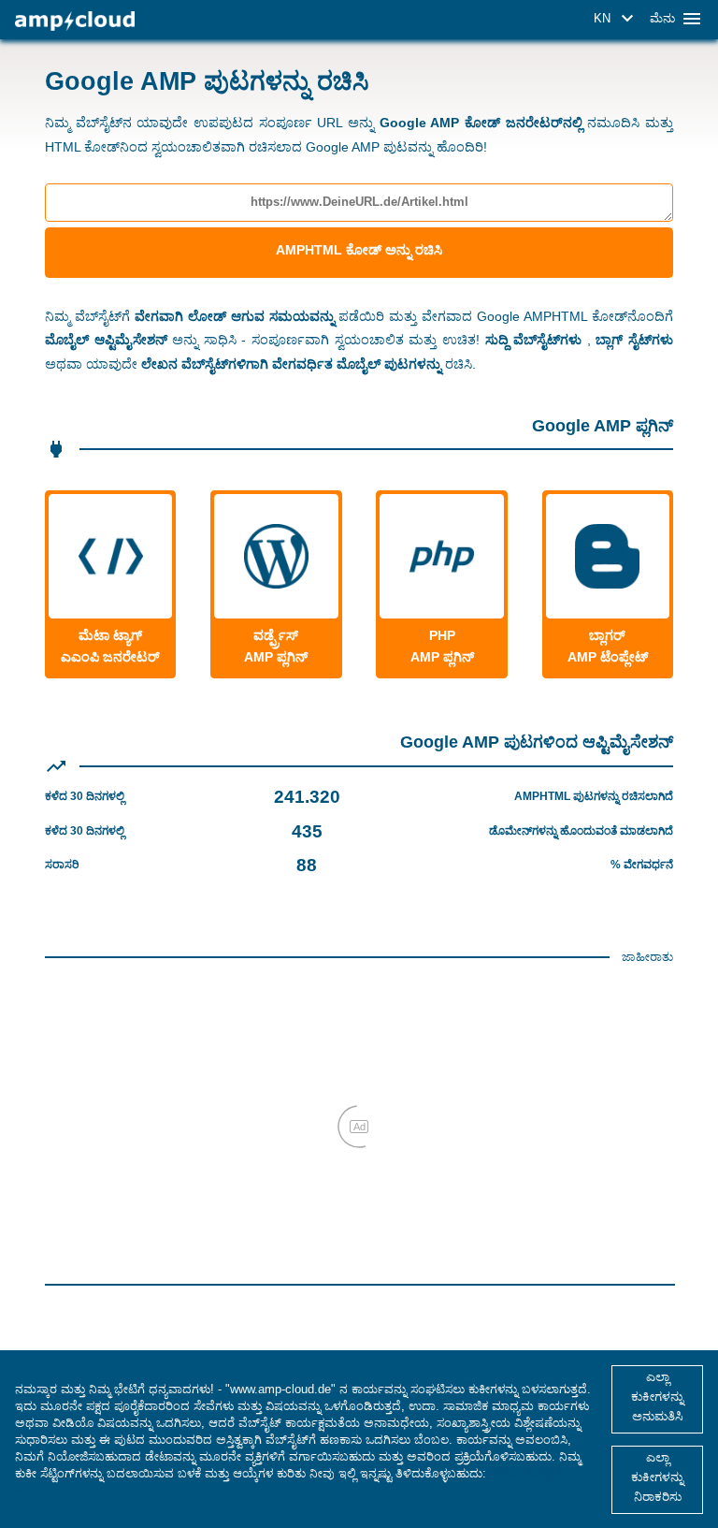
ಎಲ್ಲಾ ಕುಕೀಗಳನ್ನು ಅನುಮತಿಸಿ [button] (657, 1396)
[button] (616, 18)
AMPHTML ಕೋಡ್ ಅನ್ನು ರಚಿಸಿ (359, 249)
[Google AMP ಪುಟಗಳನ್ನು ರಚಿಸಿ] (75, 21)
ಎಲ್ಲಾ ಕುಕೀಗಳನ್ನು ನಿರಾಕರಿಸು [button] (657, 1477)
